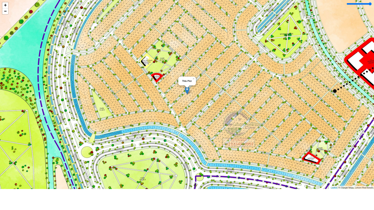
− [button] (5, 11)
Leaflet (334, 187)
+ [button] (5, 5)
